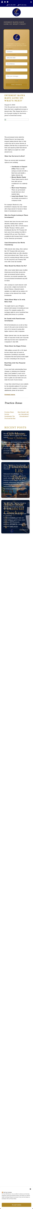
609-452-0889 (12, 5)
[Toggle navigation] (31, 2)
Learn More (23, 456)
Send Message (16, 84)
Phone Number (11, 55)
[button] (30, 1189)
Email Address (11, 61)
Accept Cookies (16, 1205)
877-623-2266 (22, 5)
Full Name (9, 49)
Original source (9, 394)
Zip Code (9, 67)
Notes (8, 73)
